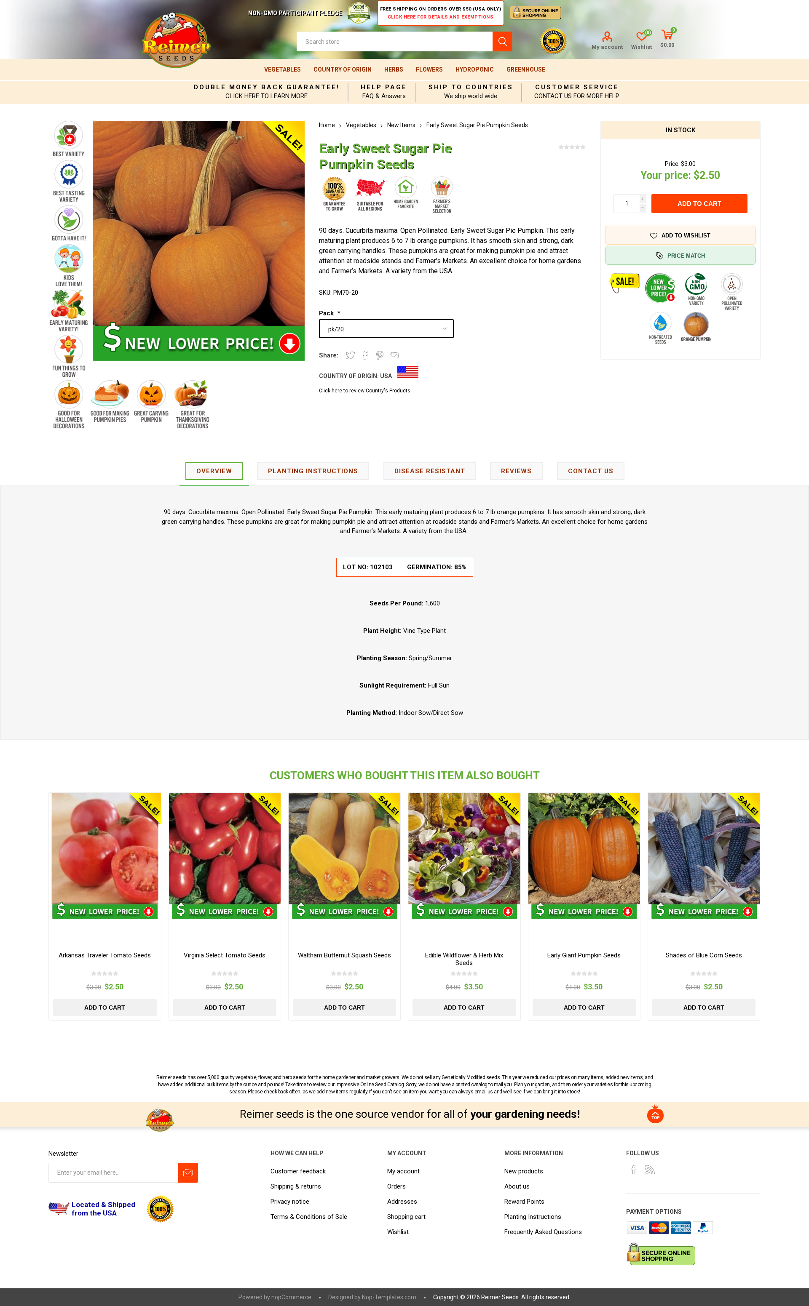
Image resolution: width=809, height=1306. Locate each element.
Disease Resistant (429, 471)
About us (517, 1186)
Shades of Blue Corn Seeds (704, 955)
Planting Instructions (532, 1217)
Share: (328, 355)
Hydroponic (474, 69)
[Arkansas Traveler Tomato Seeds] (105, 848)
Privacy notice (290, 1201)
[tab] (214, 471)
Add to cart (699, 203)
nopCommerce (291, 1297)
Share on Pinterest (379, 355)
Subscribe (188, 1173)
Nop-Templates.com (389, 1297)
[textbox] (395, 41)
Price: (672, 163)
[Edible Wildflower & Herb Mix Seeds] (464, 848)
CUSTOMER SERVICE (577, 87)
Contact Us (590, 471)
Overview (214, 471)
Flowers (429, 69)
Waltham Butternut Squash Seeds (344, 955)
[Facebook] (634, 1169)
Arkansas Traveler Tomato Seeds (105, 955)
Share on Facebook (365, 355)
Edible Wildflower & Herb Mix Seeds (464, 959)
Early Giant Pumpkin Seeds (584, 955)
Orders (396, 1186)
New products (523, 1171)
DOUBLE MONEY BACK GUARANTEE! (267, 87)
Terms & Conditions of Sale (309, 1217)
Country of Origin (342, 69)
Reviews (516, 471)
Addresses (402, 1201)
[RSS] (650, 1169)
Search (502, 41)
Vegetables (282, 69)
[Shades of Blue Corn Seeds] (704, 848)
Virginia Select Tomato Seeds (224, 955)
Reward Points (524, 1201)
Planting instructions (313, 471)
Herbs (393, 69)
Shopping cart (406, 1217)
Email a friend (394, 355)
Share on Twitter (350, 355)
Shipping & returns (296, 1186)
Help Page (384, 87)
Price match (686, 256)
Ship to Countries (471, 87)
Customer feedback (298, 1171)
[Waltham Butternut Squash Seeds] (344, 848)
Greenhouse (525, 69)
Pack (327, 313)
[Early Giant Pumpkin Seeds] (584, 848)
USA (386, 376)
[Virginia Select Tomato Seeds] (225, 848)
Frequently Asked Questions (543, 1232)
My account (607, 47)
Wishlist (398, 1232)
